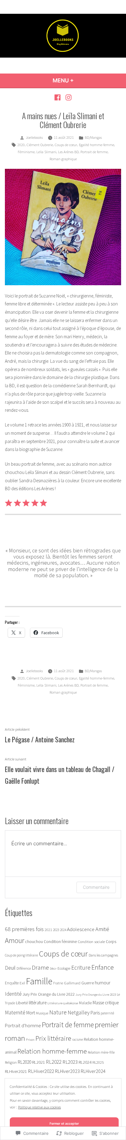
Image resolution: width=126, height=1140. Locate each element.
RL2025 (98, 1062)
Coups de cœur (66, 144)
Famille (39, 981)
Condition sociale (91, 941)
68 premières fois (24, 929)
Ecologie (63, 968)
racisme (77, 1039)
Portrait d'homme (23, 1025)
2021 (48, 929)
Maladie (85, 1003)
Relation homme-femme (52, 1051)
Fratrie (58, 983)
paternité (107, 1013)
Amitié (102, 929)
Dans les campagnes (103, 955)
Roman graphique (63, 159)
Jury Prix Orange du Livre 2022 (49, 994)
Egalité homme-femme (96, 144)
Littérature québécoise (62, 1003)
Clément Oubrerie (40, 144)
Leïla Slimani (46, 152)
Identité (13, 993)
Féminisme (26, 152)
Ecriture (81, 967)
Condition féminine (60, 941)
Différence (24, 968)
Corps (111, 941)
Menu (73, 80)
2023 (56, 930)
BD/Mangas (93, 137)
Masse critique (106, 1003)
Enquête (12, 983)
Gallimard (72, 983)
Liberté (22, 1003)
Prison (30, 1040)
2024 (63, 930)
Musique (42, 1013)
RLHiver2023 (67, 1071)
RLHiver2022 (41, 1071)
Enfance (102, 967)
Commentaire (96, 887)
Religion (11, 1062)
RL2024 (85, 1062)
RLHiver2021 (16, 1071)
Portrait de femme (94, 152)
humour (102, 983)
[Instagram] (67, 97)
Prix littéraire (53, 1038)
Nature (58, 1012)
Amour (14, 940)
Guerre (87, 983)
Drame (40, 967)
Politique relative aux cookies (39, 1107)
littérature (37, 1003)
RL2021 (38, 1062)
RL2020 (24, 1062)
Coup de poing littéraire (21, 955)
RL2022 (53, 1062)
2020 (21, 144)
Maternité (15, 1012)
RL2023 (70, 1062)
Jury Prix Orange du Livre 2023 (96, 995)
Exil (22, 982)
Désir (53, 969)
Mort (30, 1012)
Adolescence (80, 929)
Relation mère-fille (101, 1052)
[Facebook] (58, 97)
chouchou (34, 941)
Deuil (10, 967)
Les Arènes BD (68, 152)
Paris (95, 1012)
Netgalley (79, 1012)
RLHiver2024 (93, 1071)
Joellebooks (34, 137)
